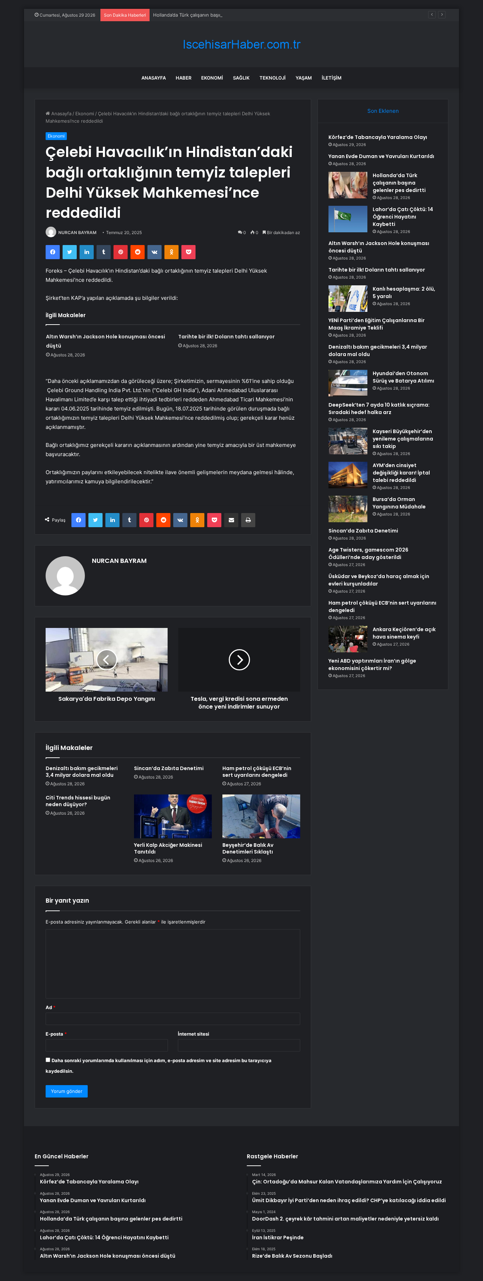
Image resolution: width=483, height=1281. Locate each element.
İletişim (332, 78)
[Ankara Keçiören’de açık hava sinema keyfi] (347, 639)
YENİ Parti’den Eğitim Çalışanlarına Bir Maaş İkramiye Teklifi (376, 324)
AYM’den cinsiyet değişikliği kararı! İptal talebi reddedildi (401, 473)
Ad (51, 1007)
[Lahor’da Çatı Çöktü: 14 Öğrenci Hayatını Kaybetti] (347, 219)
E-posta (56, 1034)
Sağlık (241, 78)
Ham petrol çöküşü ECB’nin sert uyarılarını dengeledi (256, 772)
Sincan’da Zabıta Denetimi (169, 768)
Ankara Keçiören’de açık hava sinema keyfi (404, 633)
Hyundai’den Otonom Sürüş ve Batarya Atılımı (403, 377)
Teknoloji (273, 78)
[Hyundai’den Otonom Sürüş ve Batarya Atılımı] (347, 383)
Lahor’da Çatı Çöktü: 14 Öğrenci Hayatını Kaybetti (403, 217)
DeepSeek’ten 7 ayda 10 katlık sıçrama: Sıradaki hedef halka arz (379, 408)
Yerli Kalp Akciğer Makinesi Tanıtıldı (168, 848)
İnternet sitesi (193, 1034)
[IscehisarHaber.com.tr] (241, 44)
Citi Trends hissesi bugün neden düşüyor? (78, 801)
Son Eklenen (383, 110)
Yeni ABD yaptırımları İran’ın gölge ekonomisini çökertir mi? (372, 664)
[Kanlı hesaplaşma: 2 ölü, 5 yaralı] (347, 298)
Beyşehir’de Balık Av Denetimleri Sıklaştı (247, 848)
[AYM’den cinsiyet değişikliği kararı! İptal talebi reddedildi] (347, 475)
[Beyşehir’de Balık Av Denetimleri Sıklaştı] (261, 816)
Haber (183, 78)
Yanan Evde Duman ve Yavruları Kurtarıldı (381, 156)
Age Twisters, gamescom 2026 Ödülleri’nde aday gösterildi (368, 553)
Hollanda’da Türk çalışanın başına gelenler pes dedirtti (212, 15)
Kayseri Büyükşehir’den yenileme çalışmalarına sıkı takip (403, 439)
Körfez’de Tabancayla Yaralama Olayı (377, 137)
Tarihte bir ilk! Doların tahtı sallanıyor (226, 336)
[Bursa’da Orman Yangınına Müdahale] (347, 509)
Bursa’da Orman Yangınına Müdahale (399, 503)
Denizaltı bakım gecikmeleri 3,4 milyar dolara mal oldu (82, 772)
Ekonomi (212, 78)
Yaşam (304, 78)
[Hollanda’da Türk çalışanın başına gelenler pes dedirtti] (347, 185)
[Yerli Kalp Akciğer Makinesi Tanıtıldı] (173, 816)
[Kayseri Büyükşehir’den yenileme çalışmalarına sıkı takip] (347, 441)
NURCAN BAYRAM (77, 232)
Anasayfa (153, 78)
